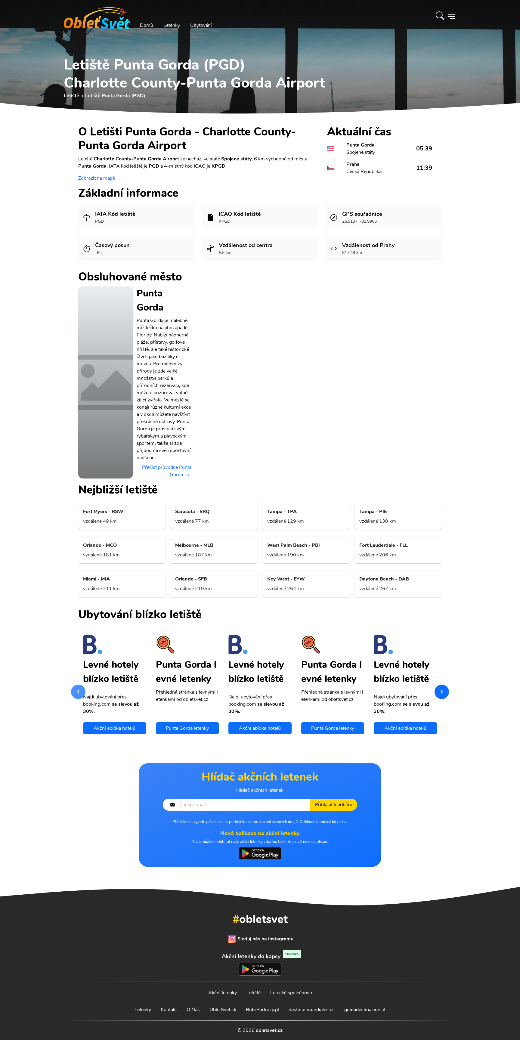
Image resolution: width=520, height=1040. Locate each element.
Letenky (171, 25)
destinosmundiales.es (312, 1009)
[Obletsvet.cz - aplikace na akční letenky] (259, 853)
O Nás (193, 1009)
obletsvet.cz (269, 1030)
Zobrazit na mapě (96, 178)
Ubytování (201, 25)
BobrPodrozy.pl (262, 1009)
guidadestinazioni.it (364, 1009)
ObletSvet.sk (222, 1009)
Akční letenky (222, 992)
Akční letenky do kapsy (260, 956)
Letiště (253, 992)
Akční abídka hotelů (114, 728)
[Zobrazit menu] (451, 15)
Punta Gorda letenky (187, 728)
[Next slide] (442, 692)
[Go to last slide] (78, 692)
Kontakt (169, 1009)
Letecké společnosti (291, 992)
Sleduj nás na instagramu (265, 939)
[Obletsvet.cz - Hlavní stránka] (97, 15)
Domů (146, 25)
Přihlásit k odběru (333, 804)
